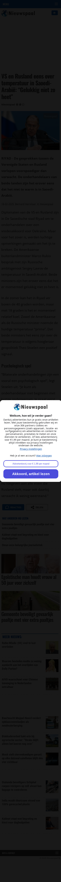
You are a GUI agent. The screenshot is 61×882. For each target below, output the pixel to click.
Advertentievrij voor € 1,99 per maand (31, 463)
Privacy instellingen (31, 449)
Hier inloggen (44, 455)
